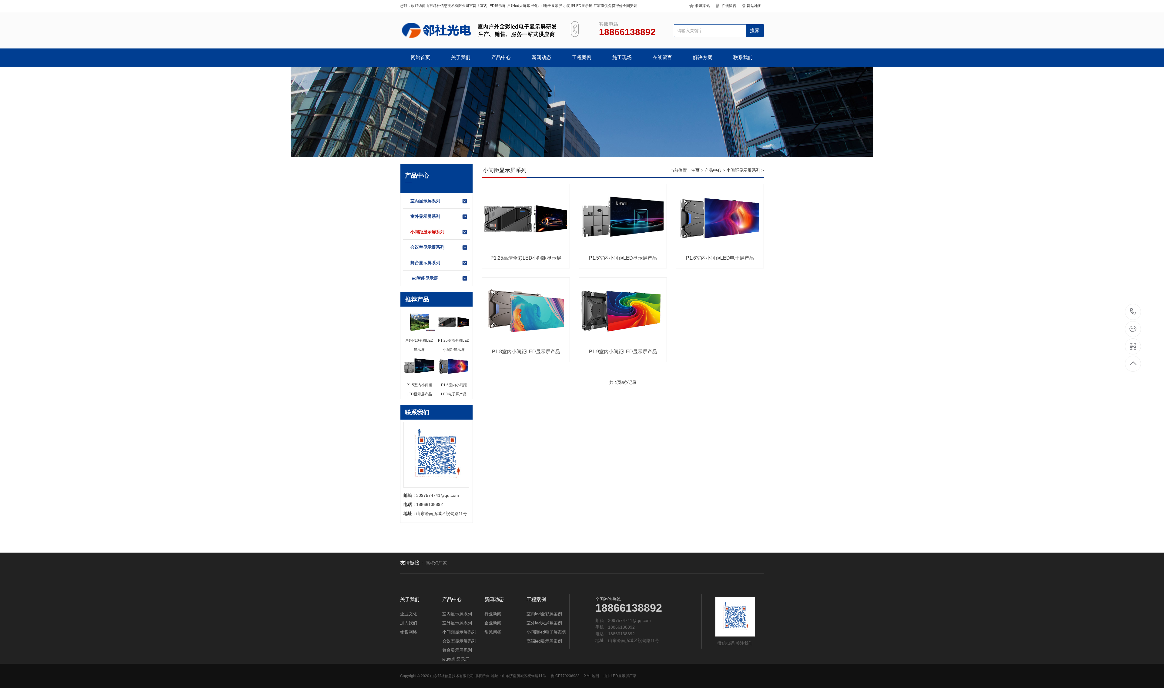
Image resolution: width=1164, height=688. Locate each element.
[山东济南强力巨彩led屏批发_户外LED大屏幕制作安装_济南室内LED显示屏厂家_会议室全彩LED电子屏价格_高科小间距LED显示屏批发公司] (478, 30)
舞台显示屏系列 (425, 262)
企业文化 (408, 614)
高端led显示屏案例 (544, 641)
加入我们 (408, 623)
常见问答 (492, 632)
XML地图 (591, 676)
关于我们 (460, 57)
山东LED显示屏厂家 (620, 676)
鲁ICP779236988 (565, 676)
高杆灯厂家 (436, 562)
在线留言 (729, 6)
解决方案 (702, 57)
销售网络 (408, 632)
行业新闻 (492, 614)
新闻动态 (541, 57)
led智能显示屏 (424, 278)
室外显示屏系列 (425, 216)
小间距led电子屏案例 (546, 632)
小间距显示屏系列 (427, 231)
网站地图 (754, 6)
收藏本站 (702, 6)
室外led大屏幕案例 (544, 623)
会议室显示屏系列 (427, 247)
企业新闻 (492, 623)
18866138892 (1133, 312)
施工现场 (622, 57)
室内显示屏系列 (425, 200)
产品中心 (501, 57)
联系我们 (743, 57)
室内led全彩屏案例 (544, 614)
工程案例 (581, 57)
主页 (695, 170)
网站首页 (420, 57)
